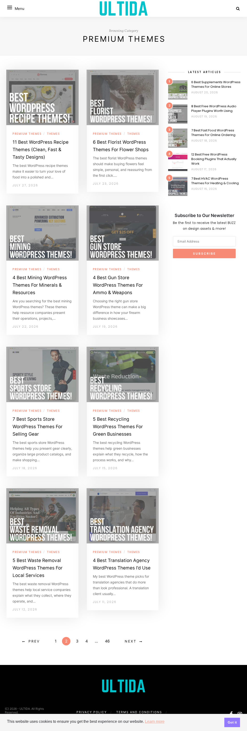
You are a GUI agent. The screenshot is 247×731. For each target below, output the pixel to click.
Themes (53, 134)
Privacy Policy (91, 712)
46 (107, 641)
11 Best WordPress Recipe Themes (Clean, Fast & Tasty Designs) (41, 149)
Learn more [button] (155, 721)
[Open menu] (9, 7)
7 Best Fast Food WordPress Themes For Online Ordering (213, 132)
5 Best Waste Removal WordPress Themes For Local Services (37, 568)
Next (131, 641)
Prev (34, 641)
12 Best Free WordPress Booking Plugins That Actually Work (213, 159)
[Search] (238, 8)
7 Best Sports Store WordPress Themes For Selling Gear (37, 426)
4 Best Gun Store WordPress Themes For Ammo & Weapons (118, 285)
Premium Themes (27, 134)
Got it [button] (232, 722)
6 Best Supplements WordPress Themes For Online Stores (215, 84)
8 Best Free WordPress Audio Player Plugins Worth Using (213, 108)
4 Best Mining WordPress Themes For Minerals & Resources (40, 285)
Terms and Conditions (139, 712)
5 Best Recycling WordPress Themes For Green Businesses (118, 426)
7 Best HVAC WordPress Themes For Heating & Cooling (215, 180)
